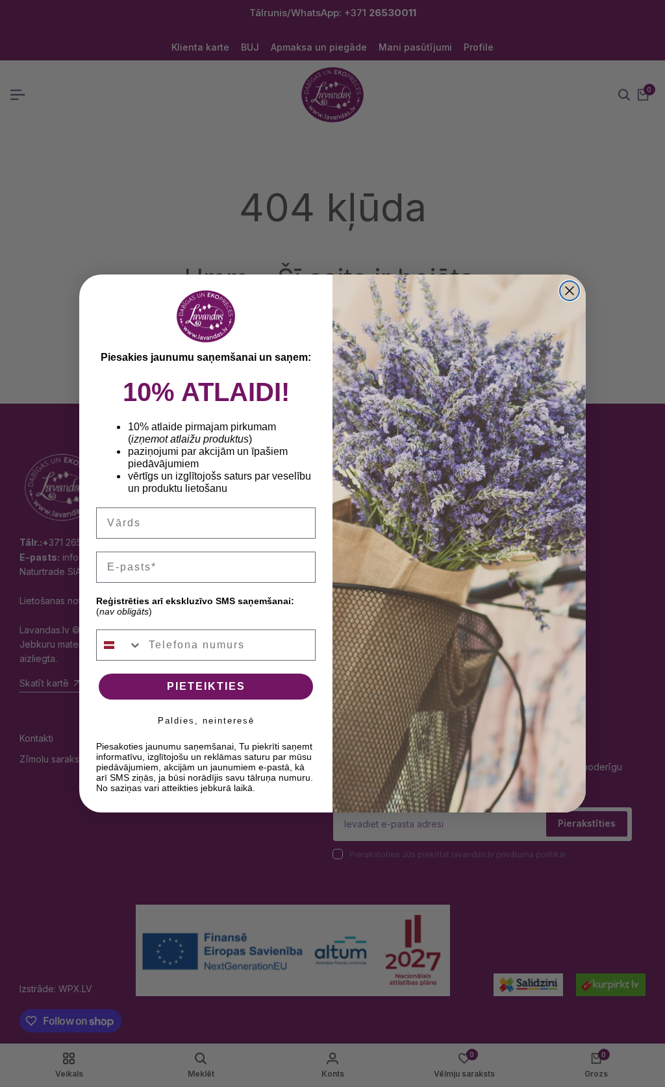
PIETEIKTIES (206, 686)
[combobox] (119, 645)
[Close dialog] (569, 290)
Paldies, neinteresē (206, 721)
